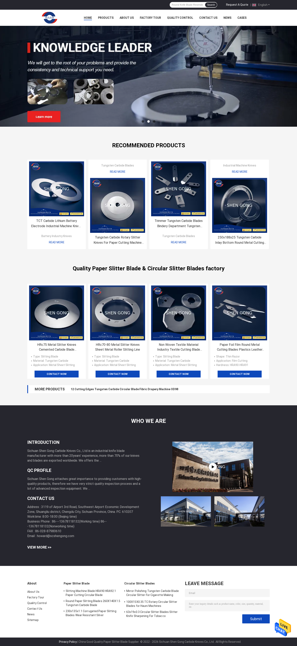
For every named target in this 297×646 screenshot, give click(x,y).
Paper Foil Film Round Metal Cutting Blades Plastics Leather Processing (239, 347)
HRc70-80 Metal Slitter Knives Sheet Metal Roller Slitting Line (117, 347)
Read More (56, 242)
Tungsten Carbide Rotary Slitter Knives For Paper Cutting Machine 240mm (118, 240)
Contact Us (208, 17)
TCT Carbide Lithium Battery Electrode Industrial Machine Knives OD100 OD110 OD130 (56, 224)
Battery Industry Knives (56, 236)
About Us (127, 17)
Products (106, 17)
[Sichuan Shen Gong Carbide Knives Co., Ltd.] (49, 18)
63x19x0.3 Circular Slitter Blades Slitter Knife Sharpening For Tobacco (152, 614)
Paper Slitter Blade (77, 583)
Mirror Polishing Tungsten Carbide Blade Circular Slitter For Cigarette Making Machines (152, 593)
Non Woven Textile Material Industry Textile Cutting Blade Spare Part (178, 347)
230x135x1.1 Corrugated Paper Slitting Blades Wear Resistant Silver (91, 613)
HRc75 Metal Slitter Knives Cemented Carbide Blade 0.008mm (56, 347)
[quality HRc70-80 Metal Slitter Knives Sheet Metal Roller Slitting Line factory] (117, 312)
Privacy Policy (68, 641)
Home (88, 17)
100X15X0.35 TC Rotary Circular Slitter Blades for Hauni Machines (151, 603)
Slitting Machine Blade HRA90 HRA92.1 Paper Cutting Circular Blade (91, 593)
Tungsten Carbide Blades (117, 165)
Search (211, 4)
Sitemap (33, 620)
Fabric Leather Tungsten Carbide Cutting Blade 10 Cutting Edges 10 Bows (120, 389)
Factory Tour (150, 17)
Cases (241, 17)
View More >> (39, 547)
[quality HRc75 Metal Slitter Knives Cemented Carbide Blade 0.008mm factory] (56, 312)
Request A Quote (237, 4)
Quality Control (180, 17)
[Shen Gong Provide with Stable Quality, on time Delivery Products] (212, 467)
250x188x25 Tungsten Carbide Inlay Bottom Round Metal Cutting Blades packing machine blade (239, 240)
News (227, 17)
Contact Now (56, 373)
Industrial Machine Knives (239, 165)
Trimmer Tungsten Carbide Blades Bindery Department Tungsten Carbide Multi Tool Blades (179, 224)
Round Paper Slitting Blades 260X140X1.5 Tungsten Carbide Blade (93, 603)
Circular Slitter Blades (139, 583)
